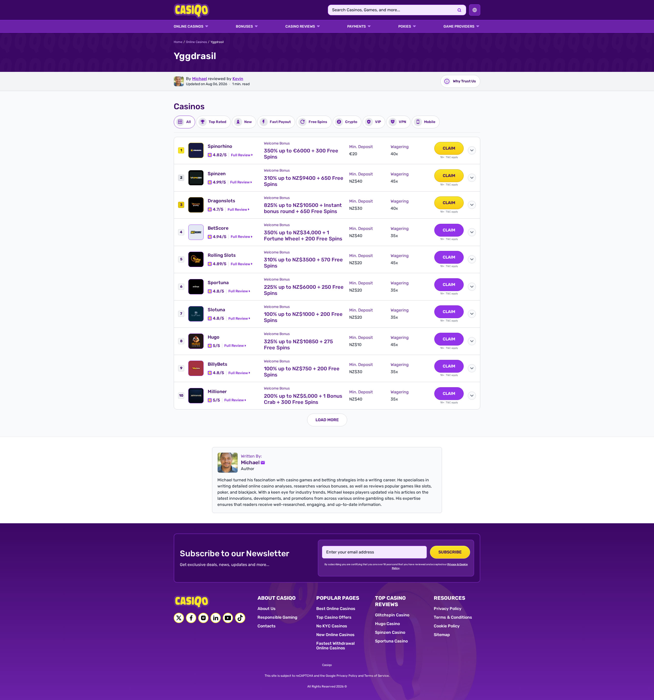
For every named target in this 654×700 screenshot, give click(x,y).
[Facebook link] (191, 618)
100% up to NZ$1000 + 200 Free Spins (303, 317)
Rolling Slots (222, 255)
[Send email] (262, 462)
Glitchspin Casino (392, 615)
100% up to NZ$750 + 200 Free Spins (302, 371)
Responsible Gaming (277, 617)
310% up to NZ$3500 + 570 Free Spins (303, 263)
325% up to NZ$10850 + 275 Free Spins (298, 344)
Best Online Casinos (335, 608)
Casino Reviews (300, 27)
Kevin (237, 78)
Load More (327, 419)
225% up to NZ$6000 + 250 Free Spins (304, 290)
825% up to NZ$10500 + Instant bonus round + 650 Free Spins (303, 208)
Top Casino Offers (334, 617)
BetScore (218, 228)
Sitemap (442, 634)
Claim (449, 148)
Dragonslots (221, 201)
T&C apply (452, 157)
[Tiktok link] (240, 618)
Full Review (240, 155)
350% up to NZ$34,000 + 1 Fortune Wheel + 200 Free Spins (303, 235)
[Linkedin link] (216, 618)
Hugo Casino (387, 623)
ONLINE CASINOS (188, 27)
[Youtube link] (228, 618)
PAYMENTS (356, 27)
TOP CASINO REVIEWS (390, 601)
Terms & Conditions (453, 617)
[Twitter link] (179, 618)
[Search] (459, 10)
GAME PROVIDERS (458, 27)
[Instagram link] (203, 618)
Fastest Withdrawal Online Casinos (335, 645)
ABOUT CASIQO (277, 598)
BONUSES (244, 27)
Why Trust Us (464, 81)
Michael (199, 78)
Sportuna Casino (391, 641)
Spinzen (217, 173)
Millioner (217, 391)
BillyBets (217, 364)
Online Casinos (196, 42)
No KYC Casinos (331, 626)
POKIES (404, 27)
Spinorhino (220, 146)
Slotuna (216, 310)
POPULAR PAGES (337, 598)
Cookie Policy (447, 626)
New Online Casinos (335, 634)
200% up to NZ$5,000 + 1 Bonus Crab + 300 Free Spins (303, 399)
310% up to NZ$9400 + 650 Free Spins (303, 181)
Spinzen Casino (390, 632)
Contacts (267, 626)
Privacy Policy (447, 608)
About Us (267, 608)
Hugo (213, 337)
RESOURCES (449, 598)
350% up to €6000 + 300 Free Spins (301, 154)
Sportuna (218, 282)
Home (178, 42)
